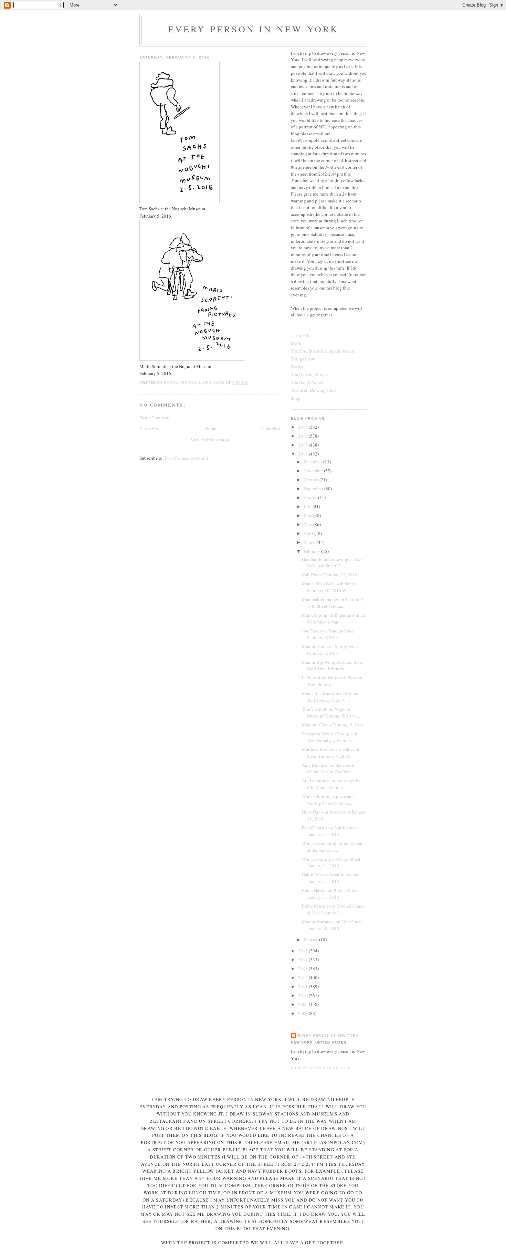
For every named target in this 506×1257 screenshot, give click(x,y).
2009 (303, 1004)
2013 (303, 968)
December (313, 462)
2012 (303, 977)
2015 (303, 950)
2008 (303, 1013)
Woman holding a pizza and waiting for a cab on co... (328, 799)
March (310, 542)
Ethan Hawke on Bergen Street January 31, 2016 (330, 893)
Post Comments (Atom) (186, 458)
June (308, 515)
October (311, 479)
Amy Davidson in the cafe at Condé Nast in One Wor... (328, 768)
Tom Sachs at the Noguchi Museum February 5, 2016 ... (331, 712)
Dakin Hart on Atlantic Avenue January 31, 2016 (330, 877)
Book (296, 343)
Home (210, 428)
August (311, 497)
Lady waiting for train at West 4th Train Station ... (333, 681)
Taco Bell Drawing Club (313, 390)
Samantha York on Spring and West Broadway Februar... (329, 737)
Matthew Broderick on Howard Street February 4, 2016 (330, 752)
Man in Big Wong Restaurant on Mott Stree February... (332, 665)
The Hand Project (307, 382)
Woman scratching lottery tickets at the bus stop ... (332, 846)
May (308, 524)
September (314, 488)
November (314, 471)
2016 (303, 454)
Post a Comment (154, 418)
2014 (303, 959)
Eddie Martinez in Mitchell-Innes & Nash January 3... (333, 909)
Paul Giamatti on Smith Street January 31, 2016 (329, 831)
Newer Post (149, 428)
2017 (303, 445)
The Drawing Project (310, 374)
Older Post (271, 428)
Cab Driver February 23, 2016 (329, 575)
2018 (303, 436)
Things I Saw (303, 359)
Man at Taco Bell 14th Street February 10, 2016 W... (328, 587)
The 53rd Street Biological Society (323, 351)
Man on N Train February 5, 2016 (333, 725)
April (309, 533)
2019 (303, 427)
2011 (303, 986)
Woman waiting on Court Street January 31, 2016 (331, 862)
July (308, 506)
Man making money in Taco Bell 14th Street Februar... (332, 602)
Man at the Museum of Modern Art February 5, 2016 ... (331, 696)
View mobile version (210, 440)
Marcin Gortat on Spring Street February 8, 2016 (330, 649)
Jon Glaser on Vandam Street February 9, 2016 (328, 634)
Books (297, 367)
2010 (303, 995)
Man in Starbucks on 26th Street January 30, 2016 (332, 925)
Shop (296, 398)
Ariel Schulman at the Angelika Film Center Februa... (331, 783)
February (312, 551)
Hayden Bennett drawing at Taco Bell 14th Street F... (332, 562)
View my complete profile (321, 1068)
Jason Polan (302, 335)
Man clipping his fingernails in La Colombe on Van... (333, 618)
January (311, 939)
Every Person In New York (253, 29)
